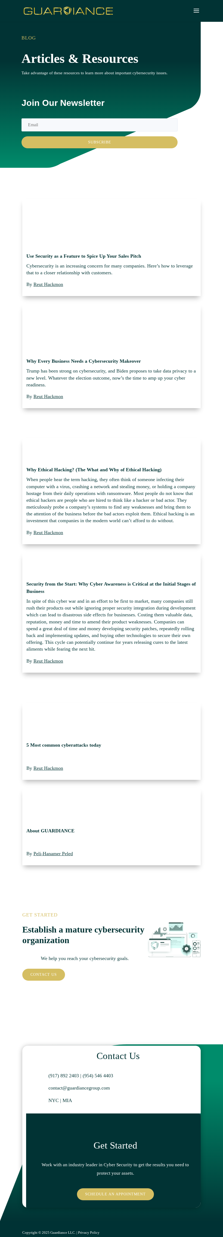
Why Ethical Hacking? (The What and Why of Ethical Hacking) (94, 469)
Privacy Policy (89, 1232)
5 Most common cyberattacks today (63, 745)
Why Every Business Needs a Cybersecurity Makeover (83, 361)
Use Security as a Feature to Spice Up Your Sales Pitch (83, 256)
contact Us (43, 975)
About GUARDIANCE (50, 830)
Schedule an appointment (115, 1194)
